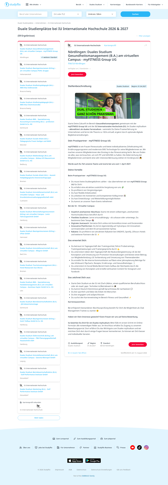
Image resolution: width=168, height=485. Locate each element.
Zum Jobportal (109, 439)
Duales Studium (95, 4)
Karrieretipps (115, 4)
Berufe (79, 4)
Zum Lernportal (62, 439)
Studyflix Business (105, 447)
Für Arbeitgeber (154, 4)
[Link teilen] (145, 45)
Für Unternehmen (68, 447)
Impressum (59, 470)
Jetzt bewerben (77, 74)
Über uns (26, 447)
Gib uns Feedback (123, 470)
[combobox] (63, 14)
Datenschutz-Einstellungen (101, 470)
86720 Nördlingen (77, 63)
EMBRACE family (88, 476)
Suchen (135, 14)
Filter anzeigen (144, 36)
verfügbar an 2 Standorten (78, 68)
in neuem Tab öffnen (78, 353)
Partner (86, 447)
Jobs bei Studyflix (45, 447)
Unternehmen (40, 23)
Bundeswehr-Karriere (134, 4)
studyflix (15, 4)
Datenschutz (81, 470)
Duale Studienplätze (25, 23)
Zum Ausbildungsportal (86, 439)
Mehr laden (38, 418)
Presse (122, 447)
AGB (70, 470)
